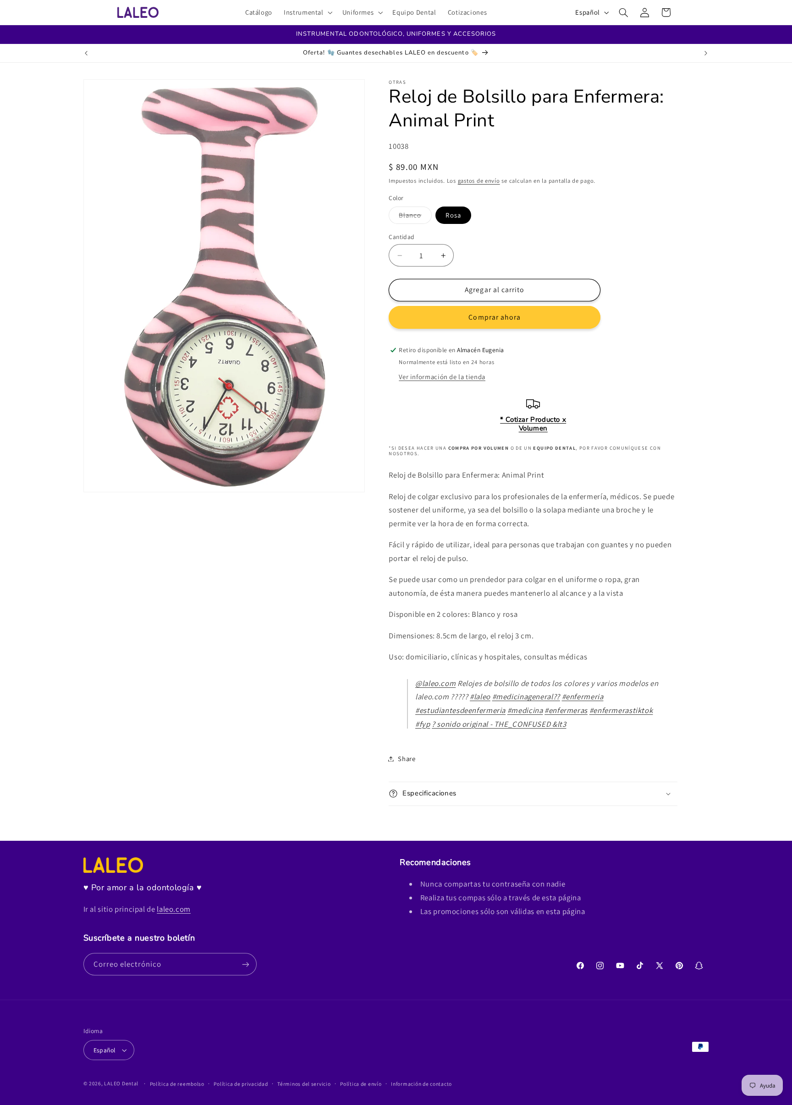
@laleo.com (435, 683)
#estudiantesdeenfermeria (460, 710)
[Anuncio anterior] (86, 53)
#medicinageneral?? (526, 696)
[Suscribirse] (245, 964)
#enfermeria (583, 696)
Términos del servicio (303, 1083)
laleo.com (174, 909)
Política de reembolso (177, 1083)
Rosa (453, 215)
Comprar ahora (494, 317)
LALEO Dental (121, 1083)
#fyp (422, 724)
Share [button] (406, 758)
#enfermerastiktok (621, 710)
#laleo (480, 696)
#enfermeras (566, 710)
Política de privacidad (241, 1083)
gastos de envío (479, 181)
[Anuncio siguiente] (706, 53)
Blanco (415, 217)
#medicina (525, 710)
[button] (307, 12)
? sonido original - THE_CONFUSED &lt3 (499, 724)
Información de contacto (421, 1083)
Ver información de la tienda (442, 376)
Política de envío (361, 1083)
